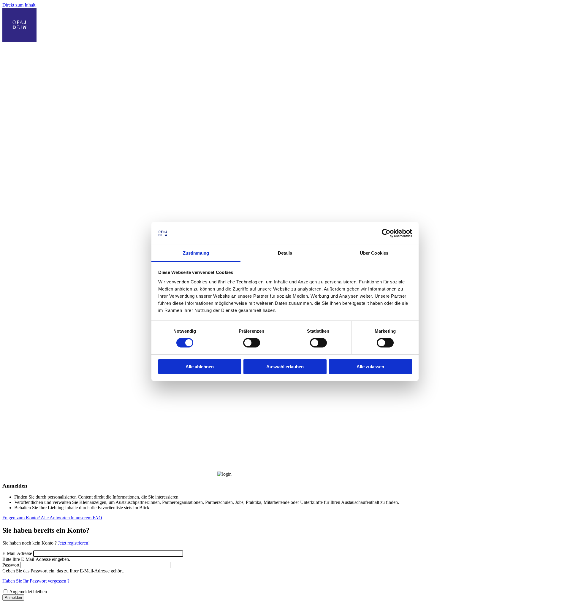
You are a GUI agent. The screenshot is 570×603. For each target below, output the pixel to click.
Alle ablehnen (200, 366)
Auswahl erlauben (285, 366)
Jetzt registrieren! (74, 542)
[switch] (251, 342)
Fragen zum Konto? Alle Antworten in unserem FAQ (52, 517)
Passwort (10, 564)
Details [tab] (285, 253)
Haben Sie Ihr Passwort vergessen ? (35, 580)
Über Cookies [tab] (374, 253)
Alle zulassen (370, 366)
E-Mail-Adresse (17, 553)
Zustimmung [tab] (196, 253)
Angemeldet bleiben (28, 591)
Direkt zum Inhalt (18, 4)
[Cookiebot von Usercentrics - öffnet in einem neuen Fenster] (386, 233)
